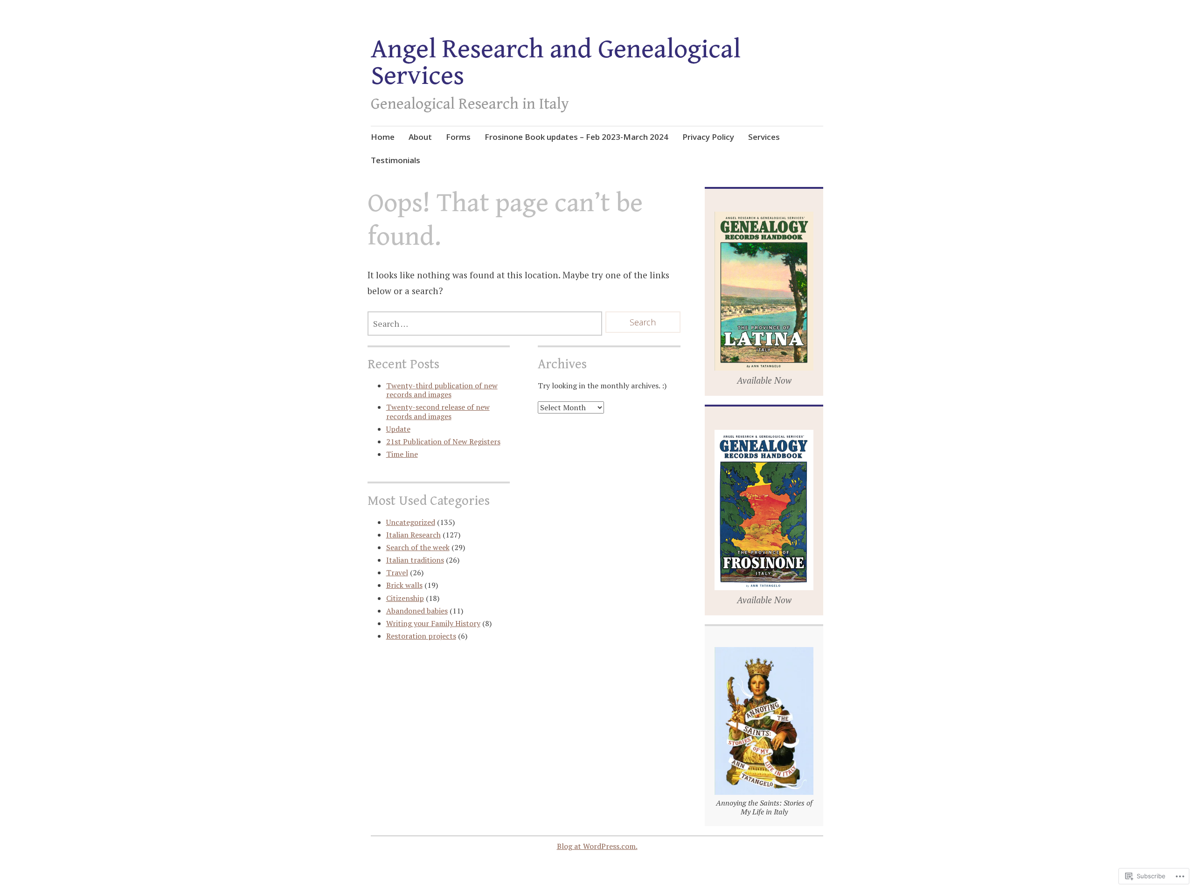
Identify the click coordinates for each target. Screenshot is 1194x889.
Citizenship (405, 598)
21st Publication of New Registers (443, 441)
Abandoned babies (417, 611)
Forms (458, 136)
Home (383, 136)
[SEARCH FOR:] (485, 323)
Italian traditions (415, 560)
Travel (397, 572)
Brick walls (404, 585)
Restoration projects (421, 636)
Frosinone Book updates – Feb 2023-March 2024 (576, 136)
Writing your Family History (433, 623)
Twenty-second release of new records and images (438, 411)
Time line (402, 454)
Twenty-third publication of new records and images (442, 390)
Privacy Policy (708, 136)
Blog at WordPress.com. (597, 846)
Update (398, 429)
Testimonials (395, 160)
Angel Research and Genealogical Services (556, 63)
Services (764, 136)
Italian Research (413, 535)
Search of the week (418, 547)
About (420, 136)
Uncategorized (410, 522)
